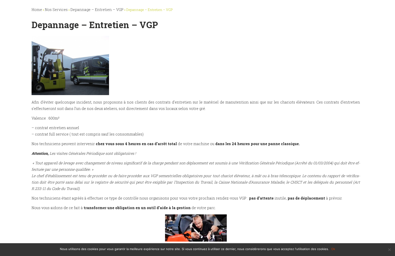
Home (37, 9)
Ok (333, 249)
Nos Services (56, 9)
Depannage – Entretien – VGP (96, 9)
